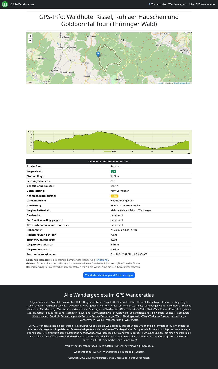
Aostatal (55, 302)
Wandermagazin (177, 4)
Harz (85, 305)
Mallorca (33, 309)
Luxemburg (173, 305)
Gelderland (75, 305)
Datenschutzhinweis (126, 346)
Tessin (95, 316)
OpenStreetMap (179, 83)
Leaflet (160, 83)
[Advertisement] (115, 107)
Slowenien (158, 312)
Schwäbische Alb (101, 312)
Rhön (172, 309)
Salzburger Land (55, 312)
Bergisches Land (92, 302)
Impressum (147, 346)
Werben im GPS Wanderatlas (81, 346)
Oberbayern (95, 309)
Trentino (165, 316)
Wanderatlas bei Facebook (118, 351)
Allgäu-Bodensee (39, 302)
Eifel (132, 302)
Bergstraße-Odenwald (116, 302)
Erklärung (102, 259)
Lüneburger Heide (155, 305)
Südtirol (54, 316)
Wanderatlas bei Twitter (87, 351)
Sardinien (71, 312)
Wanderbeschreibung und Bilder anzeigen (109, 275)
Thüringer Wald (131, 316)
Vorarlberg (178, 316)
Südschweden (40, 316)
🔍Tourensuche (157, 4)
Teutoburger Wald (111, 316)
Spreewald (183, 312)
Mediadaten (106, 346)
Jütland (94, 305)
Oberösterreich (128, 309)
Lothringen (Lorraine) (131, 305)
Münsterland (64, 309)
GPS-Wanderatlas (22, 4)
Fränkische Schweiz (56, 305)
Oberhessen (111, 309)
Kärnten (104, 305)
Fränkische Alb (35, 305)
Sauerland (84, 312)
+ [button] (30, 36)
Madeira (186, 305)
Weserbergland (114, 319)
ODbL (188, 83)
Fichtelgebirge (179, 302)
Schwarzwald (120, 312)
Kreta (114, 305)
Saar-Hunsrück (35, 312)
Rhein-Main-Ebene (157, 309)
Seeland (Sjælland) (140, 312)
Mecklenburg (47, 309)
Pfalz (142, 309)
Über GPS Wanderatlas (202, 4)
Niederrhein (80, 309)
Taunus (86, 316)
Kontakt (139, 351)
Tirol (144, 316)
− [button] (30, 41)
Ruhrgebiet (183, 309)
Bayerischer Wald (71, 302)
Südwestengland (70, 316)
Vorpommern (87, 319)
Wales (100, 319)
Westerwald (131, 319)
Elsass (165, 302)
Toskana (154, 316)
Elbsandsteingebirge (148, 302)
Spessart (170, 312)
